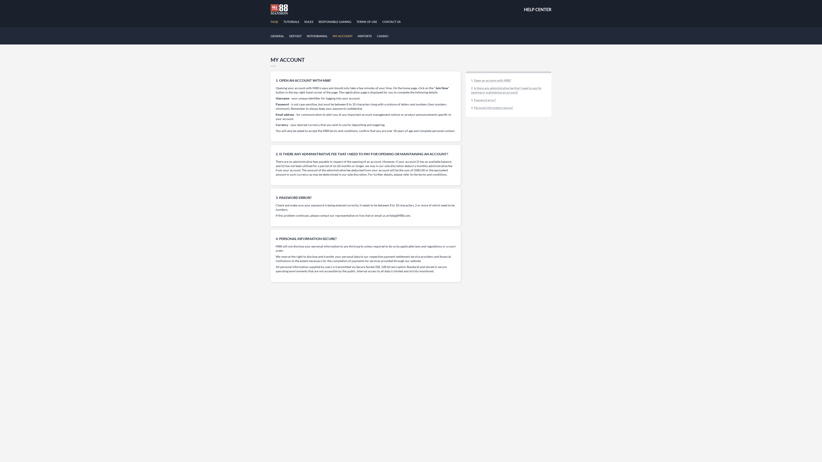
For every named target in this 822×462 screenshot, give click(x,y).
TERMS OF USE (366, 22)
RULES (308, 22)
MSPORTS (365, 36)
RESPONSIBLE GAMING (335, 22)
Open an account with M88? (492, 80)
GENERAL (277, 36)
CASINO (382, 36)
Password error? (485, 100)
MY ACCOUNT (343, 36)
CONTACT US (391, 22)
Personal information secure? (493, 108)
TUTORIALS (291, 22)
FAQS (274, 22)
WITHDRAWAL (317, 36)
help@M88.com (399, 215)
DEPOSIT (295, 36)
